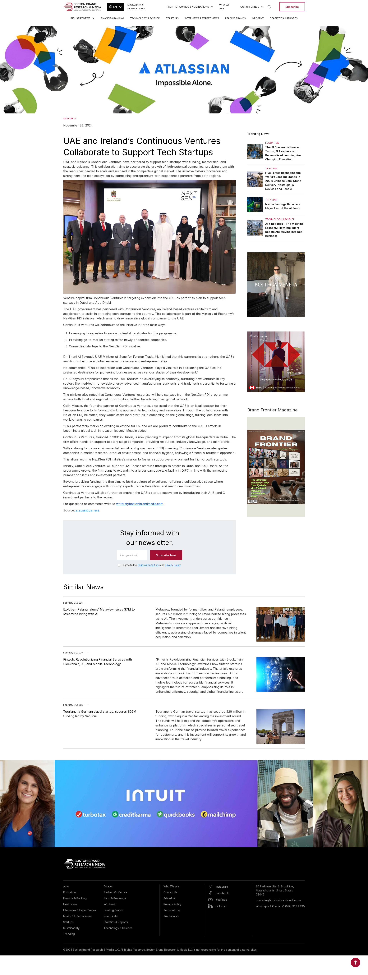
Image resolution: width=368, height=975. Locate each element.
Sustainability (71, 928)
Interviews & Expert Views (202, 18)
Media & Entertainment (77, 916)
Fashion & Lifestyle (115, 892)
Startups (172, 18)
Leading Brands (235, 18)
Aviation (108, 886)
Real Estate (111, 916)
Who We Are (171, 886)
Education (69, 892)
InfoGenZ (258, 18)
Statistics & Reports (284, 18)
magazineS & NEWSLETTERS (136, 7)
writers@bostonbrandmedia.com (139, 504)
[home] (82, 6)
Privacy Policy (173, 565)
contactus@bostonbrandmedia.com (278, 900)
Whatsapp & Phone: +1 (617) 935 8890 (280, 906)
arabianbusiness (87, 510)
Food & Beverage (115, 898)
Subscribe (292, 6)
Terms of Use (172, 910)
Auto (66, 886)
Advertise (169, 898)
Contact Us (170, 892)
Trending (69, 934)
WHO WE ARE (224, 7)
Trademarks (171, 916)
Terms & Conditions (148, 565)
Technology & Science (145, 18)
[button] (115, 7)
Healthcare (70, 904)
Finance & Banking (112, 18)
